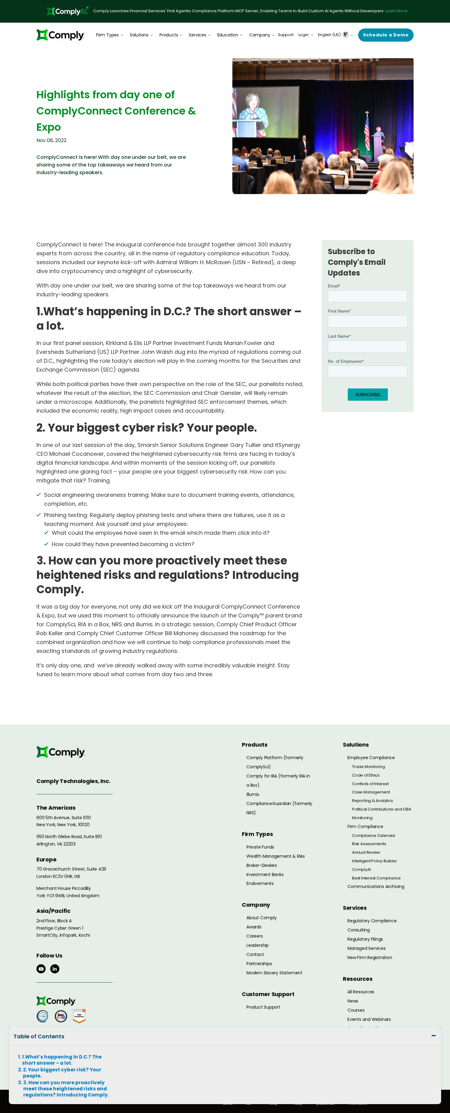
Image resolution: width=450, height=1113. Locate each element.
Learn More (396, 11)
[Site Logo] (62, 35)
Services (197, 35)
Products (168, 35)
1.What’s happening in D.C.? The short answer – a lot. (62, 1060)
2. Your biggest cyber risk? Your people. (62, 1073)
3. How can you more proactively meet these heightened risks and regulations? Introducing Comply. (66, 1089)
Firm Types (107, 35)
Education (227, 35)
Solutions (139, 35)
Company (259, 35)
